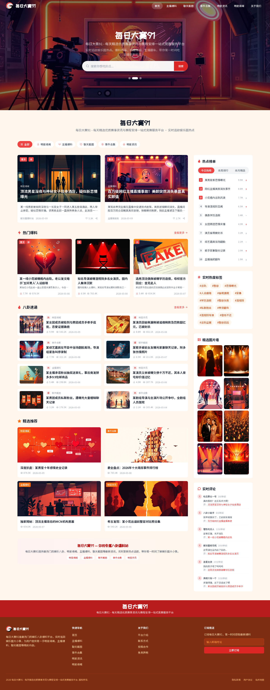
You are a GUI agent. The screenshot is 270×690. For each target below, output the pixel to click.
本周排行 (223, 170)
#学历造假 (205, 300)
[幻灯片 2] (135, 78)
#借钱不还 (226, 315)
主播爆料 (171, 6)
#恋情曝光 (230, 286)
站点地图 (259, 679)
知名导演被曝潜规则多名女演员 (223, 553)
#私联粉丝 (205, 308)
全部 (26, 144)
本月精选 (240, 170)
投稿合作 (143, 647)
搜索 (180, 66)
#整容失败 (223, 300)
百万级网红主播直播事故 (220, 520)
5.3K (91, 218)
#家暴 (238, 293)
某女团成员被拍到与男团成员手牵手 (225, 586)
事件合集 (205, 6)
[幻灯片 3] (140, 78)
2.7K (178, 218)
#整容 (215, 286)
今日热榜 (206, 170)
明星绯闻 (239, 6)
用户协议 (248, 679)
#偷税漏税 (223, 293)
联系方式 (143, 641)
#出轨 (203, 286)
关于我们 (256, 6)
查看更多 (179, 232)
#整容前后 (223, 322)
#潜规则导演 (207, 315)
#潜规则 (239, 300)
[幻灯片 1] (129, 78)
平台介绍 (143, 635)
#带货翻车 (223, 308)
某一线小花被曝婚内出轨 (220, 537)
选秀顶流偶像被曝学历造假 (221, 569)
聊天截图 (188, 6)
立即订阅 (234, 650)
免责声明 (143, 652)
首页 (157, 6)
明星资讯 (222, 6)
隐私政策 (236, 679)
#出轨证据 (205, 322)
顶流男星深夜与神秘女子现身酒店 (224, 504)
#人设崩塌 (205, 293)
